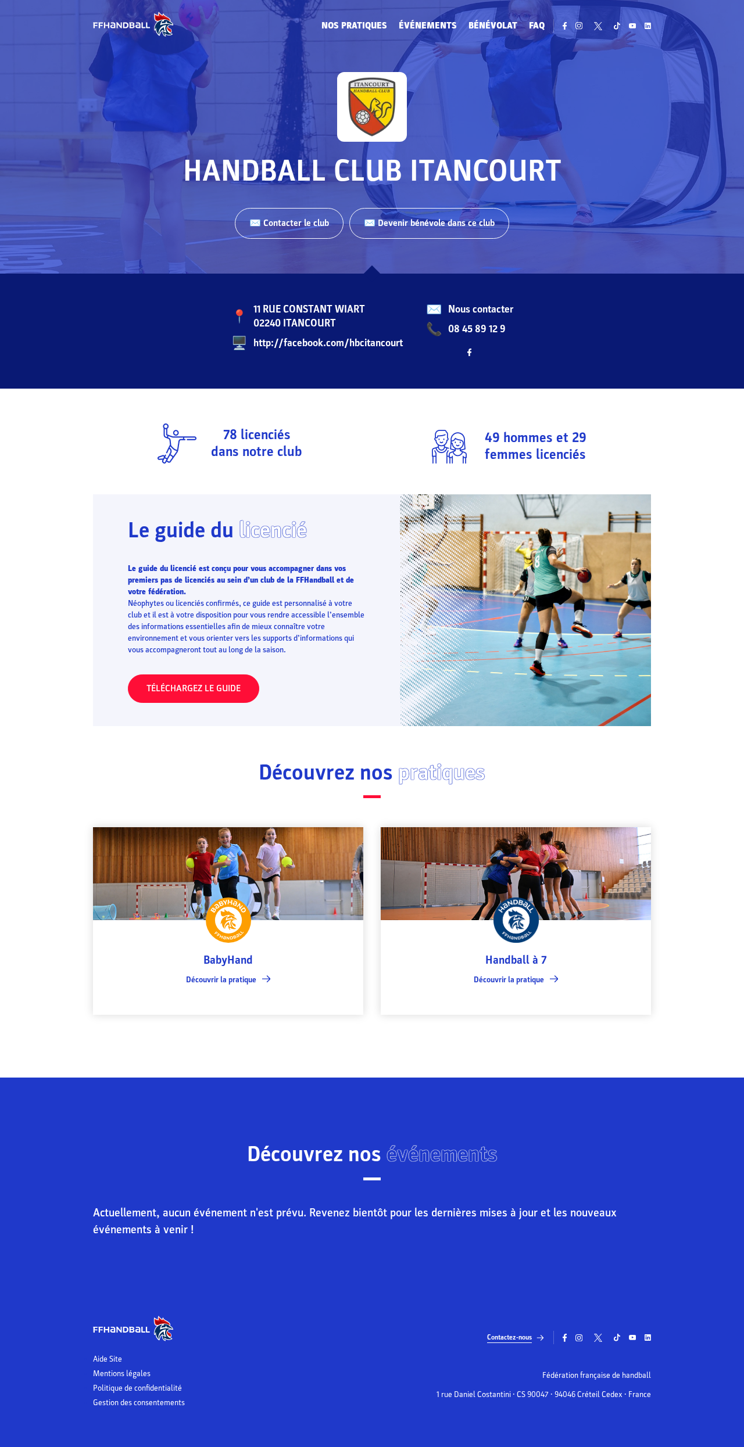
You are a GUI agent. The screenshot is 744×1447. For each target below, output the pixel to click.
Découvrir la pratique (221, 980)
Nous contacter (480, 309)
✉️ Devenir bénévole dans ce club (429, 223)
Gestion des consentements (139, 1402)
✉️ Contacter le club (289, 223)
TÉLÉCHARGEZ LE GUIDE (193, 688)
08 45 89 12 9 (477, 329)
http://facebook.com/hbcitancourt (328, 343)
